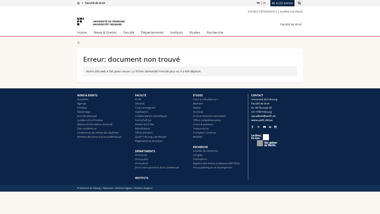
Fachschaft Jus (143, 120)
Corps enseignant (145, 107)
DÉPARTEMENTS (145, 151)
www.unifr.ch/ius (262, 120)
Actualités (82, 99)
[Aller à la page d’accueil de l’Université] (101, 21)
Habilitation (141, 112)
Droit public (141, 159)
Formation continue (204, 132)
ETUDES (198, 95)
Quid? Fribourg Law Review (150, 137)
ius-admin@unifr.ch (263, 116)
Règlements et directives (149, 141)
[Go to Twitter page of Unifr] (258, 127)
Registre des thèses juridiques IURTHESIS (216, 163)
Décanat (139, 103)
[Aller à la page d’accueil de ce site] (78, 42)
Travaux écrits (201, 128)
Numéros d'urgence (143, 188)
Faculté (128, 32)
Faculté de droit (95, 3)
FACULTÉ (140, 95)
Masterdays (83, 112)
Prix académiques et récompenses (212, 167)
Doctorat (198, 112)
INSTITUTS (141, 178)
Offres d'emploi (144, 132)
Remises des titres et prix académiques (99, 137)
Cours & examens (203, 124)
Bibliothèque (142, 128)
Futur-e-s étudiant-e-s (262, 11)
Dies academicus (86, 128)
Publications (200, 159)
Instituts (176, 32)
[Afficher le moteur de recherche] (299, 3)
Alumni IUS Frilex (291, 11)
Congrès (198, 155)
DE (264, 3)
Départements (152, 32)
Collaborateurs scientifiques (151, 116)
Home (82, 32)
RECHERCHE (200, 147)
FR (258, 3)
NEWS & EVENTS (87, 95)
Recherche (215, 32)
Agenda (81, 103)
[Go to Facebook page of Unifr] (252, 127)
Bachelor (198, 103)
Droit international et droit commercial (157, 167)
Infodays (82, 107)
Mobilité (197, 137)
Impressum (108, 188)
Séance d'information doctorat (94, 124)
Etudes (195, 32)
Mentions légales (124, 188)
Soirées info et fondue (90, 120)
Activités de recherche (205, 151)
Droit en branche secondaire (209, 116)
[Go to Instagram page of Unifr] (275, 127)
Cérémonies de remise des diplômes (98, 132)
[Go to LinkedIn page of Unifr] (270, 127)
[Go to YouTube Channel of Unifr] (264, 127)
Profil (138, 99)
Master (197, 107)
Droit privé (141, 155)
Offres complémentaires (207, 120)
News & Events (105, 32)
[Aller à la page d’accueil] (78, 3)
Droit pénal (141, 163)
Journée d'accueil (87, 116)
